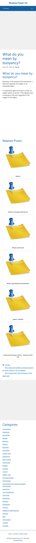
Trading (5, 523)
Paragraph (6, 504)
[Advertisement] (18, 31)
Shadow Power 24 (18, 3)
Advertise (6, 432)
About (10, 534)
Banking (5, 441)
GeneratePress (18, 540)
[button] (32, 8)
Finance (5, 469)
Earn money (7, 460)
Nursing (5, 501)
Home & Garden (8, 478)
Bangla (5, 438)
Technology (7, 520)
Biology (5, 444)
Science (5, 514)
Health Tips (7, 475)
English (5, 466)
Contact (15, 534)
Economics (6, 463)
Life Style (6, 495)
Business (6, 447)
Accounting (7, 429)
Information (7, 481)
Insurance (6, 489)
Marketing (6, 498)
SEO (4, 517)
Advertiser (6, 435)
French (5, 472)
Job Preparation (8, 492)
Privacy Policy (23, 534)
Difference (6, 456)
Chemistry (6, 450)
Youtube (5, 526)
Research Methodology (11, 510)
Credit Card (7, 453)
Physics (7, 365)
